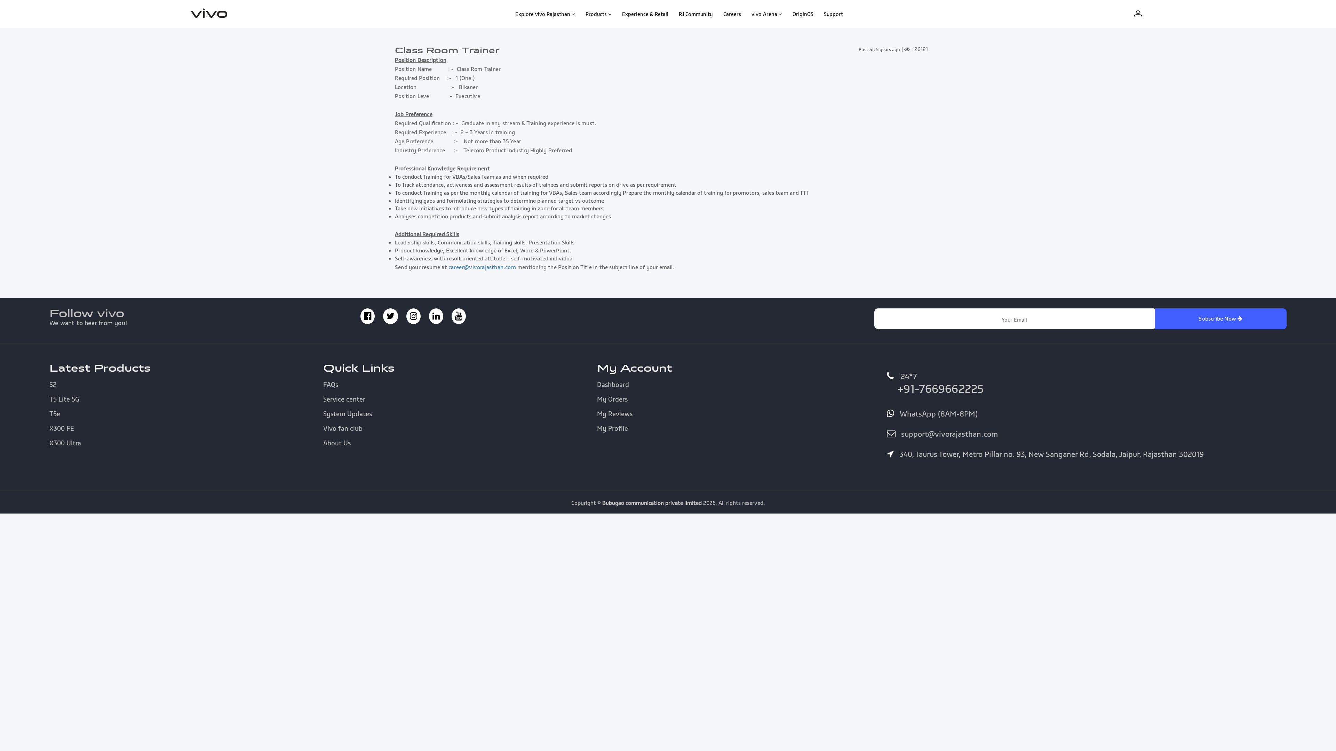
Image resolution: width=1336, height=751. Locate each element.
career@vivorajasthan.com (482, 267)
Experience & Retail (645, 14)
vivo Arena (764, 14)
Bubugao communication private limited (652, 502)
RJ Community (696, 14)
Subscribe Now (1218, 318)
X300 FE (61, 428)
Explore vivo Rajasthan (542, 14)
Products (596, 14)
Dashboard (613, 384)
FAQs (330, 384)
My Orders (612, 399)
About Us (337, 443)
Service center (344, 399)
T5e (54, 414)
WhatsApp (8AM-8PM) (938, 413)
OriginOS (803, 14)
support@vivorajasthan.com (948, 433)
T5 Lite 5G (64, 399)
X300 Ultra (65, 443)
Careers (732, 14)
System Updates (347, 414)
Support (833, 14)
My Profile (612, 428)
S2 (52, 384)
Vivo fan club (343, 428)
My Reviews (615, 414)
